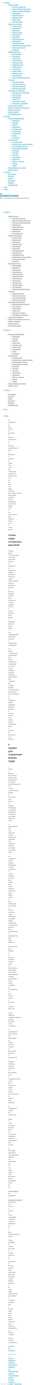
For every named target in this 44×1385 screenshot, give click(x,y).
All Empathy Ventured (9, 195)
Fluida (10, 1384)
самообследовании (15, 1200)
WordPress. (18, 1384)
